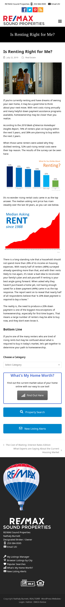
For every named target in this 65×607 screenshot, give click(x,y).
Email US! (55, 4)
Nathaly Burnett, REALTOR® (26, 598)
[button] (60, 21)
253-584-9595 (40, 4)
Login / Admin (25, 602)
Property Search (35, 412)
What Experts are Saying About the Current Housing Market (32, 450)
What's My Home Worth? (20, 567)
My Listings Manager (18, 556)
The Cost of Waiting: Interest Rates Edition (27, 445)
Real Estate (30, 57)
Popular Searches (16, 564)
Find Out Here (35, 395)
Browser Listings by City (19, 560)
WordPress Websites (51, 598)
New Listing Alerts (35, 428)
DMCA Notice (40, 602)
